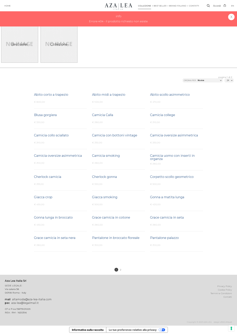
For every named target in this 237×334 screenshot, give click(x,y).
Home (7, 6)
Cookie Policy (225, 289)
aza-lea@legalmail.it (22, 302)
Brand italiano (177, 6)
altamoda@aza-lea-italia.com (28, 299)
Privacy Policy (224, 286)
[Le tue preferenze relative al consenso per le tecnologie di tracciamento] (231, 328)
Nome (201, 80)
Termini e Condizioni (221, 293)
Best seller (160, 6)
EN (232, 6)
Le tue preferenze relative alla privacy (133, 329)
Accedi (217, 5)
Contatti (194, 6)
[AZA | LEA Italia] (118, 5)
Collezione (144, 6)
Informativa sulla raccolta (88, 329)
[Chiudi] (231, 17)
